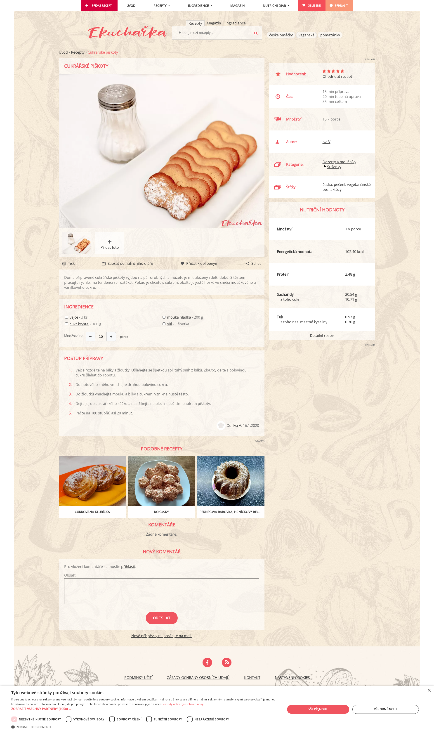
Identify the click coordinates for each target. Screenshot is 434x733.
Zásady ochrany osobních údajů (198, 677)
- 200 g (185, 317)
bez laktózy (332, 189)
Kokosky (161, 512)
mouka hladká (179, 317)
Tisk (71, 263)
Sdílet (256, 263)
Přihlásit (341, 5)
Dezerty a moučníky (339, 161)
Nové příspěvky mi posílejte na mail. (161, 635)
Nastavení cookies (292, 677)
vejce (74, 317)
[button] (144, 708)
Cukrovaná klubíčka (92, 512)
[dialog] (217, 709)
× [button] (429, 690)
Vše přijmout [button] (318, 709)
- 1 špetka (178, 324)
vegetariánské (359, 184)
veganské (306, 35)
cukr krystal (79, 324)
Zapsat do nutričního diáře (130, 263)
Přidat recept (102, 5)
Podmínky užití (138, 677)
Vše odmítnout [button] (385, 709)
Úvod (131, 5)
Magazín (237, 5)
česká (327, 184)
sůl (169, 324)
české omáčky (281, 35)
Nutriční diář (274, 5)
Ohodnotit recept (337, 76)
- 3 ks (79, 317)
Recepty (160, 5)
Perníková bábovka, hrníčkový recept (232, 512)
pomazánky (330, 35)
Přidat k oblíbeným (202, 263)
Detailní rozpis (322, 335)
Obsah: (70, 575)
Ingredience (198, 5)
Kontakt (252, 677)
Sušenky (334, 166)
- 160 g (85, 324)
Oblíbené (314, 5)
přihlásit (128, 566)
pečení (339, 184)
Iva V (237, 425)
